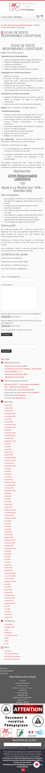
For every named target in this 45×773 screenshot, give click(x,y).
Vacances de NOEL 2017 (25, 390)
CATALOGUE (9, 624)
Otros (6, 644)
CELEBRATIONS (9, 627)
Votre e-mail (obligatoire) (10, 277)
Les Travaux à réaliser (6, 671)
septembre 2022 (10, 466)
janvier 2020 (9, 537)
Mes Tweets (5, 359)
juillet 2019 (8, 554)
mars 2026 (8, 405)
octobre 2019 (9, 546)
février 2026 (9, 408)
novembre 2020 (10, 513)
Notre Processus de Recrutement (20, 25)
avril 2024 (8, 430)
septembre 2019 (10, 548)
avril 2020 (8, 529)
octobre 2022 (9, 463)
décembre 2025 (10, 414)
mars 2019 (8, 565)
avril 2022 (8, 474)
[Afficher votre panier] (41, 16)
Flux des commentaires (12, 656)
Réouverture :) (21, 398)
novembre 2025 (10, 416)
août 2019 (8, 551)
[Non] (42, 761)
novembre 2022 (10, 460)
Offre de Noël (23, 387)
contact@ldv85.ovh (22, 693)
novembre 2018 (10, 576)
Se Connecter (4, 673)
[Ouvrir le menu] (37, 16)
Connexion (8, 651)
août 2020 (8, 521)
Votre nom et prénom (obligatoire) (14, 269)
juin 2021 (7, 499)
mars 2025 (8, 419)
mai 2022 (8, 471)
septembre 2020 (10, 518)
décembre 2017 (10, 595)
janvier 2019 (8, 570)
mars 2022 (8, 477)
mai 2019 (7, 559)
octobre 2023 (9, 438)
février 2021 (8, 504)
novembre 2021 (10, 485)
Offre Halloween (20, 395)
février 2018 (8, 590)
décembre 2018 (10, 573)
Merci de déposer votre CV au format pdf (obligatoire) (21, 314)
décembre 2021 (10, 482)
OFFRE (7, 638)
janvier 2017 (8, 617)
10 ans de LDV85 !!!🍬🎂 (13, 372)
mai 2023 (8, 447)
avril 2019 (8, 562)
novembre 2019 (10, 543)
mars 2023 (8, 449)
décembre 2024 (10, 425)
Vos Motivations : (7, 285)
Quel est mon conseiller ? (30, 392)
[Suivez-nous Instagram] (8, 17)
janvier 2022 (9, 480)
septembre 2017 (10, 603)
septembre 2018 (10, 581)
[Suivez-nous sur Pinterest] (18, 17)
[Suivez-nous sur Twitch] (12, 17)
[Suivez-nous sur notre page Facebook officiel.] (6, 17)
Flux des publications (12, 654)
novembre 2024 (10, 427)
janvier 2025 (9, 422)
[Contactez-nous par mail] (20, 17)
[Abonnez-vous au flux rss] (2, 17)
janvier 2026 (9, 411)
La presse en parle (11, 635)
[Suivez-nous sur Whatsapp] (22, 17)
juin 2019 (7, 557)
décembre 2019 (10, 540)
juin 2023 (8, 444)
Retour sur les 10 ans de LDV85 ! (16, 366)
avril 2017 (8, 612)
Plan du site (3, 668)
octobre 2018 (9, 579)
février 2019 (8, 568)
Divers (7, 630)
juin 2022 (8, 469)
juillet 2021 (8, 496)
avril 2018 (8, 587)
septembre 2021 (10, 491)
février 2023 (9, 452)
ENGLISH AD (8, 633)
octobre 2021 (9, 488)
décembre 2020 (10, 510)
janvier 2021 (8, 507)
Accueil (3, 25)
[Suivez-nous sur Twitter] (4, 17)
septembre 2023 (10, 441)
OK (23, 770)
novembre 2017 (10, 598)
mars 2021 (8, 502)
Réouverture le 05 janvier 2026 (16, 374)
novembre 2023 (10, 436)
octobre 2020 (9, 515)
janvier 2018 (8, 592)
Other (6, 641)
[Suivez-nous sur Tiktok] (14, 17)
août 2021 (8, 493)
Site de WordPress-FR (12, 659)
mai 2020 (8, 526)
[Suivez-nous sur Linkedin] (16, 17)
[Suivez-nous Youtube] (10, 17)
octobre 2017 (9, 601)
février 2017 (8, 614)
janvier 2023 (9, 455)
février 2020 (9, 535)
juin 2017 (7, 606)
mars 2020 (8, 532)
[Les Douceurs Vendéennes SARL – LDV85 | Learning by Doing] (22, 7)
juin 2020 (8, 524)
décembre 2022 (10, 458)
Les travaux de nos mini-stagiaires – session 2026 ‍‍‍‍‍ (23, 369)
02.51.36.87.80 (23, 690)
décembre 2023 (10, 433)
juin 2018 (7, 584)
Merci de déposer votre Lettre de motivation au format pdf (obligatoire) (21, 322)
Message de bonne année (14, 377)
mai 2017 (7, 609)
